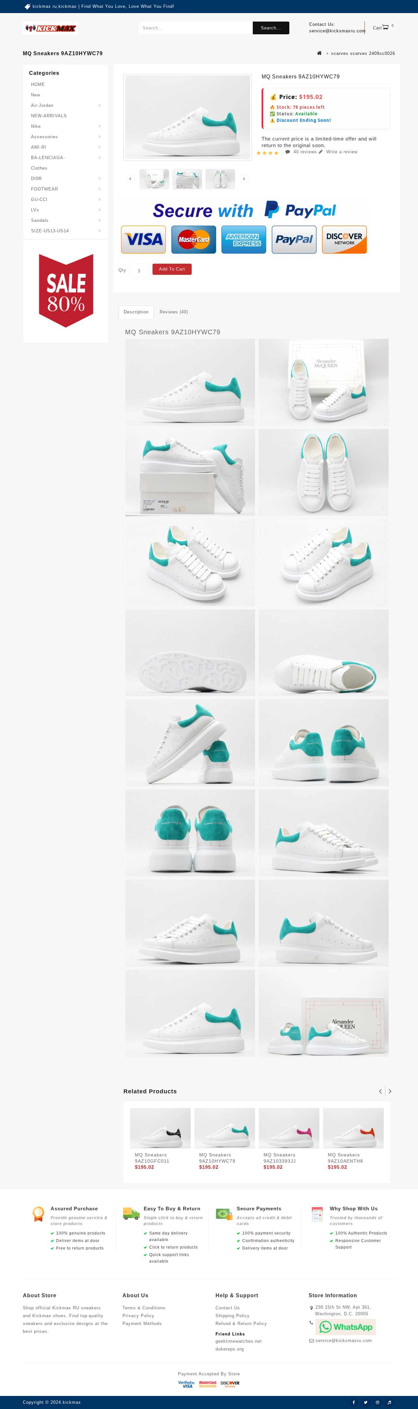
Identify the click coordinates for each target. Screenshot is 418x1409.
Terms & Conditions (144, 1307)
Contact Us (228, 1307)
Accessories (44, 136)
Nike (36, 126)
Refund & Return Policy (241, 1323)
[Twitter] (366, 1403)
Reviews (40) (174, 311)
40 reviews (305, 151)
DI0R (36, 178)
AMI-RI (38, 147)
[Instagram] (377, 1403)
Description (136, 311)
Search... (271, 27)
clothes (39, 168)
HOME (38, 84)
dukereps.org (230, 1349)
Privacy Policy (138, 1315)
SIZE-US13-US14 (50, 230)
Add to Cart (172, 269)
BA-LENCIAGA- (48, 157)
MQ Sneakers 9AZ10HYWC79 (172, 332)
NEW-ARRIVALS (49, 115)
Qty (122, 270)
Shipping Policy (233, 1315)
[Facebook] (354, 1403)
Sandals (40, 220)
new (35, 94)
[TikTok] (389, 1403)
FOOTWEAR (44, 189)
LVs (35, 209)
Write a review (341, 151)
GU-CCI (39, 199)
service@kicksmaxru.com (343, 1340)
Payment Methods (142, 1323)
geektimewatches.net (239, 1341)
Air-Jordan (42, 105)
